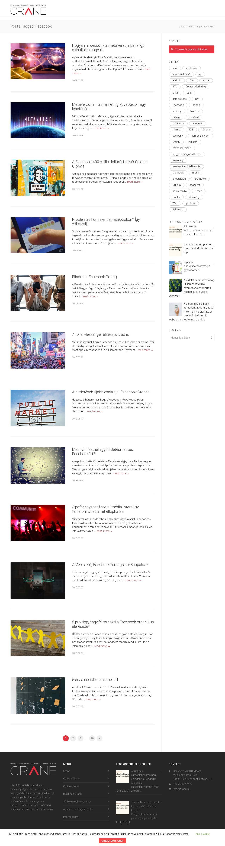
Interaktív (197, 123)
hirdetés (194, 111)
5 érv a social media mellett (95, 679)
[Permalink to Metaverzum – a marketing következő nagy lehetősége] (38, 120)
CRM (175, 92)
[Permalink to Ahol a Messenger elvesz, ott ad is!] (38, 350)
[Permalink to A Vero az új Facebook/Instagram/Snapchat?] (38, 580)
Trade (198, 191)
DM (197, 98)
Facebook (178, 105)
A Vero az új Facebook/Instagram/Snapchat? (110, 564)
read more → (102, 128)
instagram (178, 123)
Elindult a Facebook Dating (94, 277)
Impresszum (70, 816)
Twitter (176, 197)
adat (174, 68)
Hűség (176, 117)
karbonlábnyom (200, 135)
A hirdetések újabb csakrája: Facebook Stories (111, 392)
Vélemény (194, 197)
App (192, 80)
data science (179, 98)
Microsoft (178, 172)
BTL (174, 86)
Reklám (176, 184)
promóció (200, 178)
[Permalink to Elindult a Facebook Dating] (38, 293)
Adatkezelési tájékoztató (78, 809)
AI (200, 74)
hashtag (177, 111)
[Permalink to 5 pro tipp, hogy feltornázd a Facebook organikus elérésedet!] (38, 638)
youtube (190, 203)
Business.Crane (72, 793)
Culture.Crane (71, 786)
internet (176, 129)
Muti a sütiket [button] (203, 834)
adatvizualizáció (181, 74)
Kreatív (176, 141)
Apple (206, 80)
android (176, 80)
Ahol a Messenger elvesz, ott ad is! (101, 334)
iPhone (206, 129)
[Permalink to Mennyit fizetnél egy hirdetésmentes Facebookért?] (38, 465)
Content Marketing (196, 86)
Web (174, 203)
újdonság (177, 209)
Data (189, 92)
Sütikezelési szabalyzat (77, 801)
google (196, 105)
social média (179, 191)
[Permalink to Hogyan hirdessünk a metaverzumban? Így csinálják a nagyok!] (38, 61)
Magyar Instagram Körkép (186, 154)
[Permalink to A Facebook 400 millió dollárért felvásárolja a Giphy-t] (38, 178)
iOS (191, 129)
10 (92, 738)
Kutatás (193, 141)
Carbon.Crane (71, 778)
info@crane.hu (181, 789)
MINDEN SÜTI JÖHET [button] (112, 841)
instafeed (193, 117)
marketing (178, 160)
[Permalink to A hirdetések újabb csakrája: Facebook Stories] (38, 408)
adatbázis (191, 68)
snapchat (194, 184)
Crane (66, 771)
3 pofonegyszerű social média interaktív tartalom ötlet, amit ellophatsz (105, 509)
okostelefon (179, 178)
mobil (195, 172)
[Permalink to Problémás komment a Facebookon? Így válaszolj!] (38, 235)
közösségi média (181, 148)
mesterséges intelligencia (186, 166)
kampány (177, 135)
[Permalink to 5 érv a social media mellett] (38, 695)
